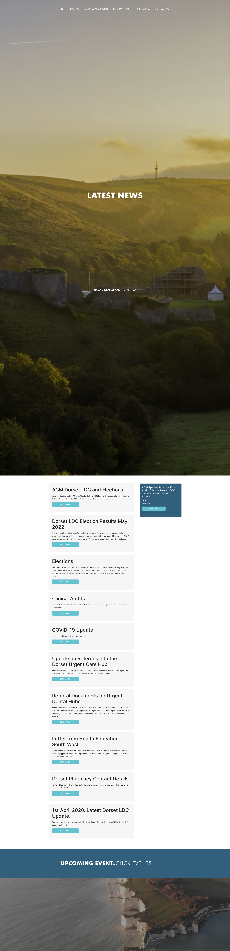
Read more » (65, 504)
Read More (154, 509)
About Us (73, 8)
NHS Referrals (142, 8)
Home (97, 290)
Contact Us (162, 8)
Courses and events (96, 8)
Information (121, 8)
